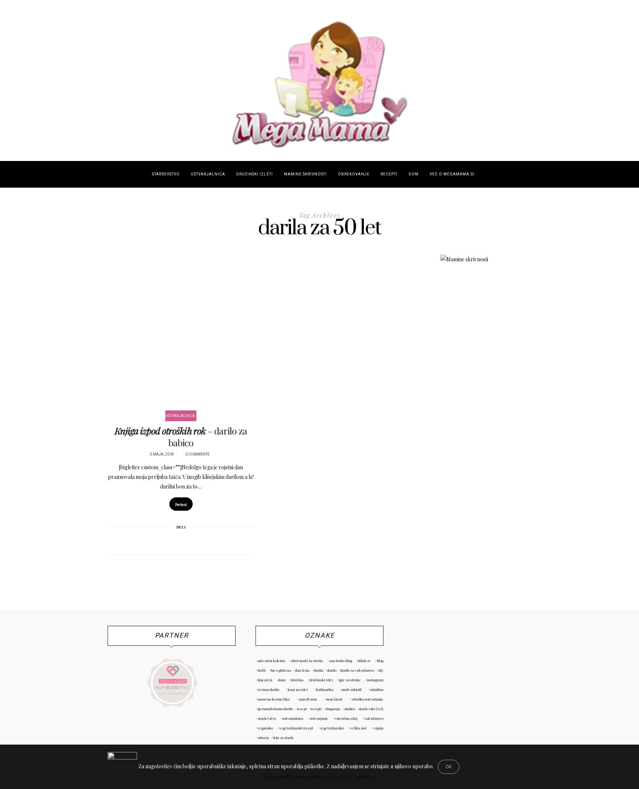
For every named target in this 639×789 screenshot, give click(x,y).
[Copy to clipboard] (200, 540)
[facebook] (9, 325)
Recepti (389, 174)
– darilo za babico (181, 436)
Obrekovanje (353, 174)
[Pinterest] (171, 540)
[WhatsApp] (190, 540)
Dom (414, 174)
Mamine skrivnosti (305, 174)
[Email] (180, 540)
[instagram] (9, 343)
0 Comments (197, 454)
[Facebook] (161, 540)
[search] (486, 174)
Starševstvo (166, 174)
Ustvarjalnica (208, 174)
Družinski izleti (254, 174)
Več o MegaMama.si (452, 174)
